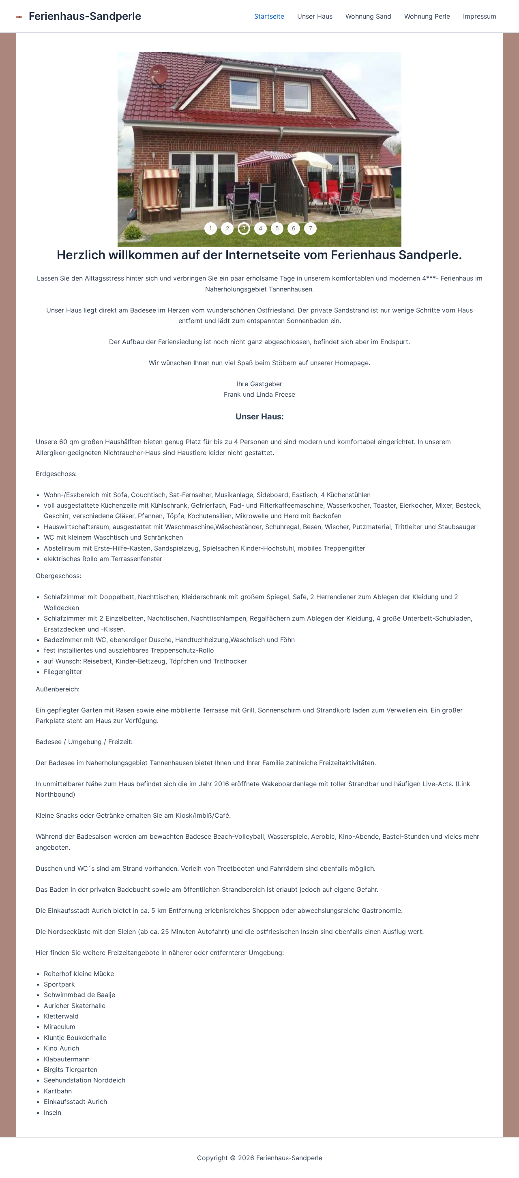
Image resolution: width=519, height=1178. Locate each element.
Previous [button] (137, 149)
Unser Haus (314, 16)
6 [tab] (294, 228)
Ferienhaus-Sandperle (85, 16)
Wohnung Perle (427, 16)
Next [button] (381, 149)
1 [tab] (210, 228)
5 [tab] (277, 228)
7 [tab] (310, 228)
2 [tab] (227, 228)
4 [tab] (260, 228)
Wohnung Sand (368, 16)
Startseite (269, 16)
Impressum (479, 16)
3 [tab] (244, 228)
